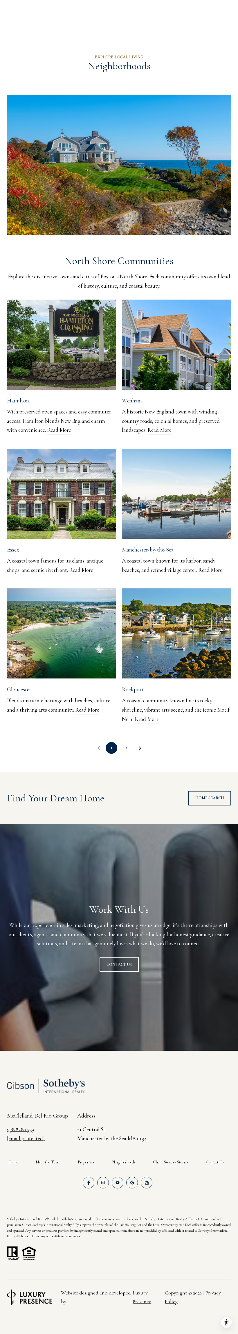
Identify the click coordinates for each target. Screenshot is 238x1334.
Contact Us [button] (119, 964)
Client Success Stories (170, 1162)
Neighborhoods (124, 1162)
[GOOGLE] (132, 1182)
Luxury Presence (142, 1297)
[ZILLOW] (146, 1182)
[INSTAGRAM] (103, 1182)
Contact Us (215, 1162)
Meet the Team (48, 1162)
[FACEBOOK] (88, 1182)
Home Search (209, 798)
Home (13, 1162)
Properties (86, 1162)
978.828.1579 (20, 1129)
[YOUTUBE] (117, 1182)
